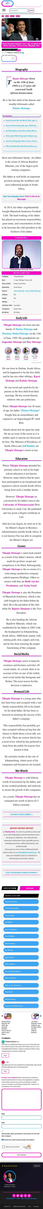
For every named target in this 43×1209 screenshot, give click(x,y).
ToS (29, 1206)
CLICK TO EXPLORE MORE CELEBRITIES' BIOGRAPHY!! (21, 872)
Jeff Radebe (28, 446)
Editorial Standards (19, 1206)
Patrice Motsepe (21, 108)
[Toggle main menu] (4, 10)
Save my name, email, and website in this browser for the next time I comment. (20, 1135)
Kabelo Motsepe (10, 943)
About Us (7, 1206)
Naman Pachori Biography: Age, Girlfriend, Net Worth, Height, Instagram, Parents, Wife (22, 125)
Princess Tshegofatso (14, 52)
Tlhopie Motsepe (10, 999)
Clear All (37, 1166)
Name (3, 1114)
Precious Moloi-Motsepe (33, 291)
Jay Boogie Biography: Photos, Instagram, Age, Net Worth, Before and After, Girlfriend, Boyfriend (36, 1027)
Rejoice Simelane (10, 978)
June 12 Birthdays (11, 929)
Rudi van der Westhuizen (13, 985)
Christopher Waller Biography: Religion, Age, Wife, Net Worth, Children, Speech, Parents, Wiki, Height (22, 136)
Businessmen (17, 16)
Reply (5, 1055)
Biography (7, 16)
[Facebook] (14, 1195)
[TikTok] (29, 1195)
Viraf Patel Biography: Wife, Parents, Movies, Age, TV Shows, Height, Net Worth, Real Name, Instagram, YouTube (22, 141)
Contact (36, 1206)
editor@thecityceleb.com (27, 852)
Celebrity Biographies (12, 908)
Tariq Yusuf (8, 992)
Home (3, 16)
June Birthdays (10, 936)
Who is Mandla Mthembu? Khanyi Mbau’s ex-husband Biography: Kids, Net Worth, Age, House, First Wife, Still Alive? (22, 146)
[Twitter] (18, 1195)
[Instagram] (25, 1195)
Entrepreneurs (12, 16)
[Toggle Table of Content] (12, 58)
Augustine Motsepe (11, 901)
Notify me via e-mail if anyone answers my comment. (19, 1140)
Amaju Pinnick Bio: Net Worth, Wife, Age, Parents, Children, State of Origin (22, 120)
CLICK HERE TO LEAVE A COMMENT (20, 814)
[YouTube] (21, 1195)
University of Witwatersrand (14, 1006)
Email (3, 1122)
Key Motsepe (9, 950)
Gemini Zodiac (9, 915)
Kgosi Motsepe (9, 957)
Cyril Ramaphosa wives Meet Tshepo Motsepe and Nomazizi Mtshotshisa (22, 131)
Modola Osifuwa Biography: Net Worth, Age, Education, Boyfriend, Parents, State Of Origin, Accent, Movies (6, 1028)
